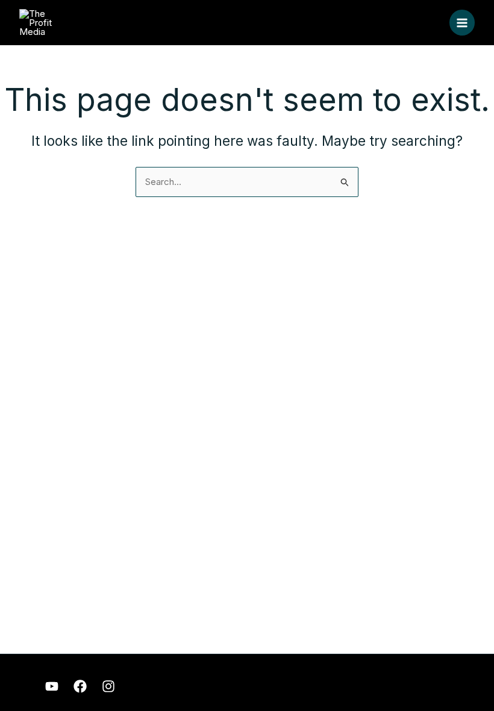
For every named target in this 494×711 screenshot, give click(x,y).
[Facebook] (80, 686)
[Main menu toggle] (462, 23)
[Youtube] (51, 686)
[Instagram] (108, 686)
